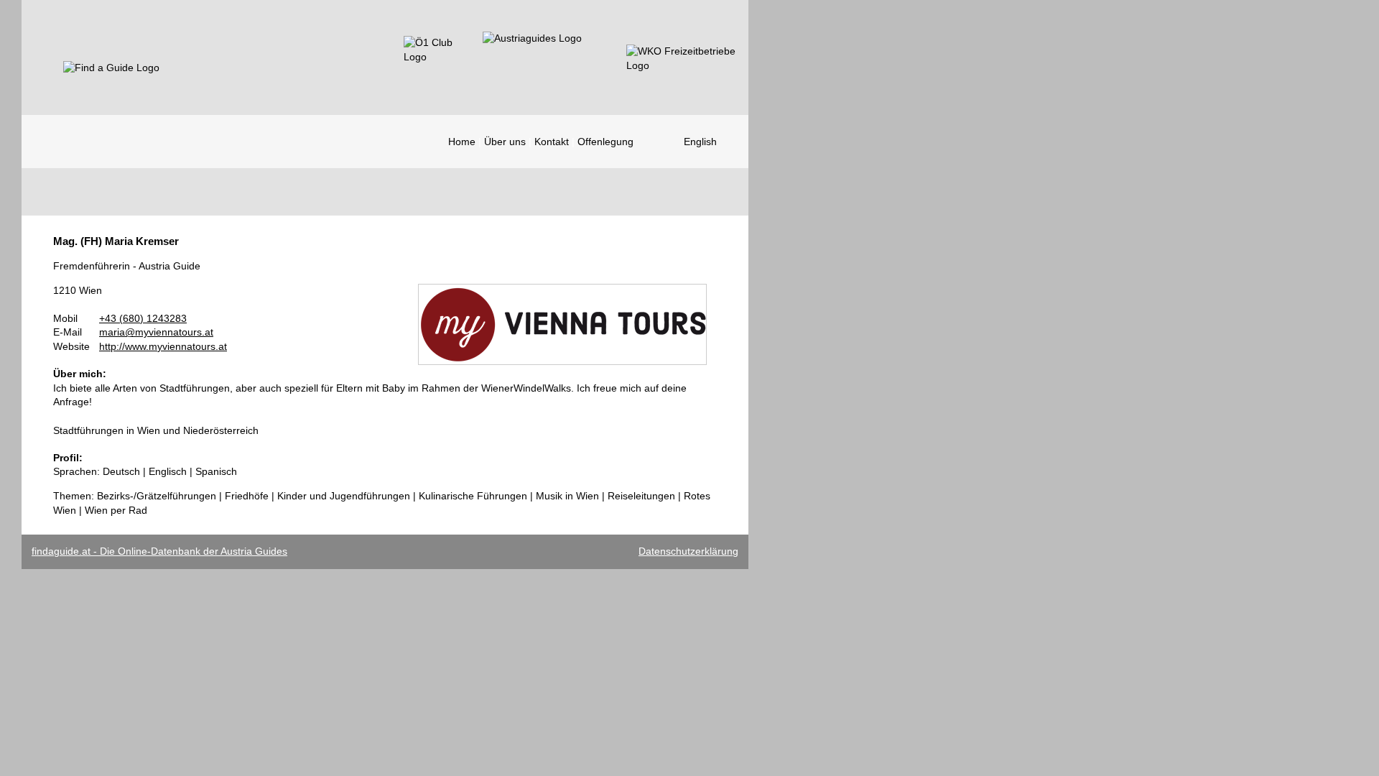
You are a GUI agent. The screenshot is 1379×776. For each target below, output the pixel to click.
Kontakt (551, 141)
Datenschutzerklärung (688, 551)
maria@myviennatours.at (156, 332)
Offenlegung (605, 141)
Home (461, 141)
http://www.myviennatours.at (163, 346)
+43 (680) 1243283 (143, 318)
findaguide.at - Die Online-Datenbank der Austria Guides (159, 551)
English (700, 141)
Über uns (505, 141)
